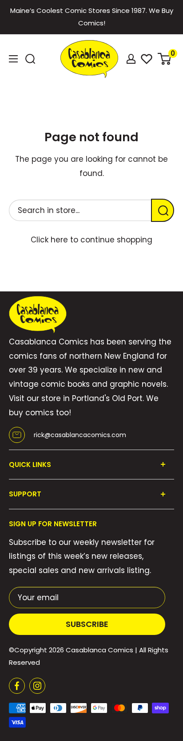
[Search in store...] (162, 210)
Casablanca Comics (99, 650)
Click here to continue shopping (91, 239)
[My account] (131, 59)
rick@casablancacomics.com (80, 434)
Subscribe (87, 624)
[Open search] (30, 59)
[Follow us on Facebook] (17, 686)
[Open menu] (13, 58)
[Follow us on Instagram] (37, 686)
